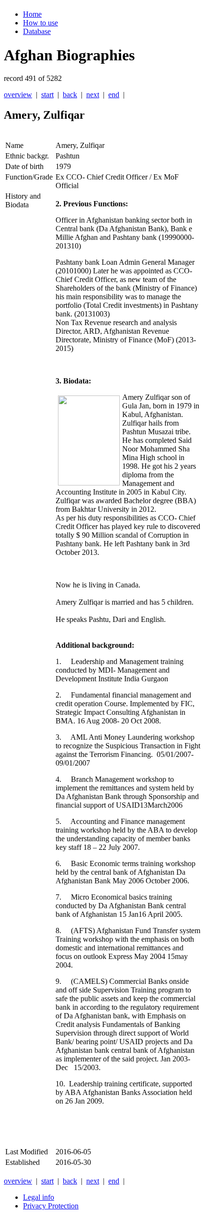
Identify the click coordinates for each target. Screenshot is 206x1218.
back (70, 94)
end (113, 94)
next (92, 94)
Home (32, 14)
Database (37, 31)
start (47, 94)
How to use (40, 23)
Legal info (38, 1197)
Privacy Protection (51, 1206)
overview (18, 94)
